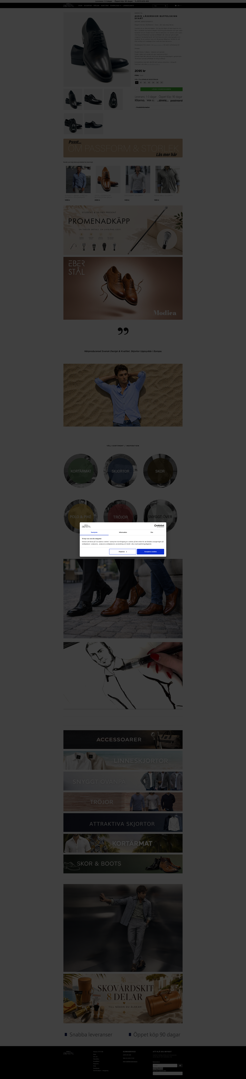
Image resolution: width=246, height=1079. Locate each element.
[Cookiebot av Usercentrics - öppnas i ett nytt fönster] (155, 526)
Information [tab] (123, 532)
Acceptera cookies (150, 551)
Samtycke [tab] (94, 532)
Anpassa (122, 551)
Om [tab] (152, 532)
